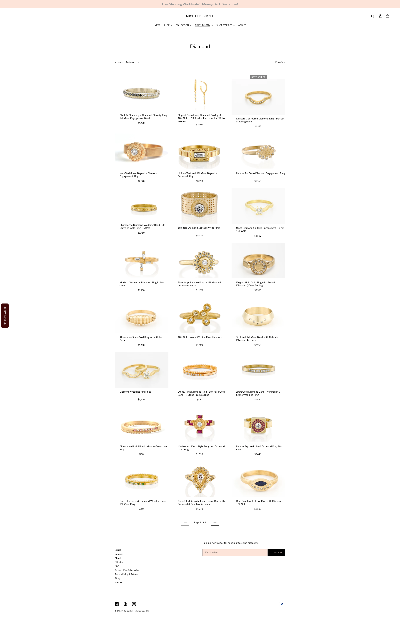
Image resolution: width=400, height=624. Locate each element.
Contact (118, 554)
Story (117, 578)
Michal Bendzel (200, 16)
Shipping (119, 562)
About (118, 558)
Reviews (5, 315)
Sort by (119, 62)
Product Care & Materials (127, 570)
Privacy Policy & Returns (126, 574)
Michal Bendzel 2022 (141, 611)
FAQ (117, 566)
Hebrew (118, 582)
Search (118, 550)
